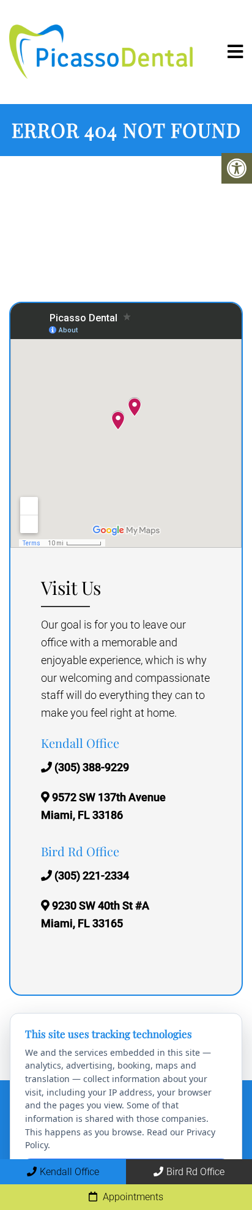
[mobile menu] (235, 52)
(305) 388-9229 (91, 767)
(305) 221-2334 (91, 875)
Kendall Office (69, 1172)
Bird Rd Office (195, 1172)
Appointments (131, 1197)
